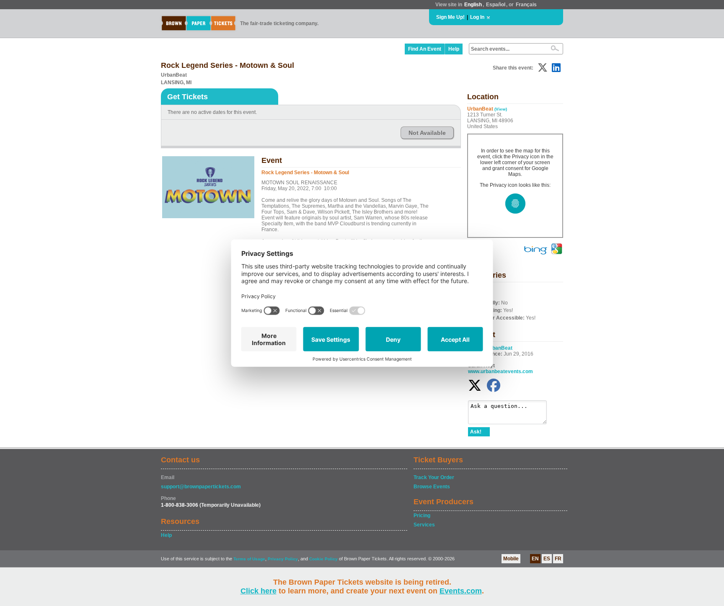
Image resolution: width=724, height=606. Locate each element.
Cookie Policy (323, 559)
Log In (477, 17)
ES (546, 559)
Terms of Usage (249, 559)
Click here (258, 591)
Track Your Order (434, 477)
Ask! (475, 432)
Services (424, 525)
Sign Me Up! (450, 17)
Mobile (511, 559)
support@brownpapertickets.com (201, 487)
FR (558, 559)
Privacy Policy (283, 559)
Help (453, 49)
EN (535, 559)
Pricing (422, 515)
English (473, 5)
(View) (500, 109)
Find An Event (424, 49)
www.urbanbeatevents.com (500, 371)
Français (526, 5)
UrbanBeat (499, 348)
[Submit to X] (542, 67)
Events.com (461, 591)
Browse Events (432, 487)
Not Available (427, 132)
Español (495, 5)
